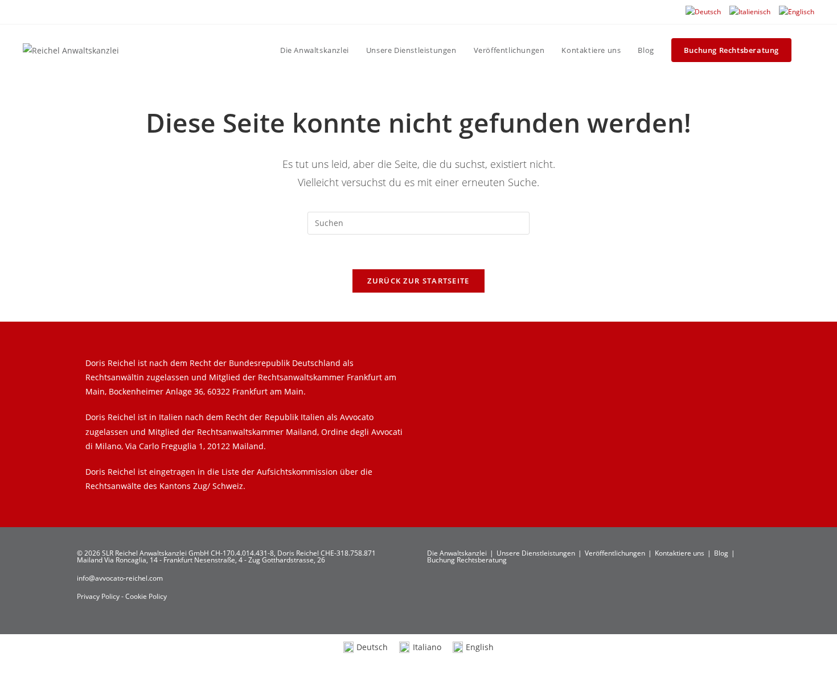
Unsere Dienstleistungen (536, 553)
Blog (721, 553)
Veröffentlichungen (615, 553)
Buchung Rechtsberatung (467, 560)
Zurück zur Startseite (418, 281)
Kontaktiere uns (679, 553)
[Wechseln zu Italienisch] (749, 12)
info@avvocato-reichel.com (120, 578)
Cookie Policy (146, 596)
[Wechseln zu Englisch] (796, 12)
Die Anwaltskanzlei (457, 553)
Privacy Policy (99, 596)
